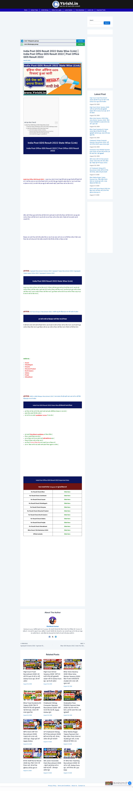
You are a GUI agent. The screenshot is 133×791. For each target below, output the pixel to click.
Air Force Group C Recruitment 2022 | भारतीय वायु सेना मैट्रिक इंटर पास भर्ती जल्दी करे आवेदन (54, 311)
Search (91, 20)
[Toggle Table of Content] (55, 122)
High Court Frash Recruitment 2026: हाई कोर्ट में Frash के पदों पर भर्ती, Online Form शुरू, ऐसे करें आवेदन (31, 676)
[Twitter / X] (52, 637)
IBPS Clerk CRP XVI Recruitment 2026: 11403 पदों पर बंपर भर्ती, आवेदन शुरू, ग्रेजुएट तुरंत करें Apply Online (31, 736)
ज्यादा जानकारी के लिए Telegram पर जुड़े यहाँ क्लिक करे (38, 134)
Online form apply (56, 10)
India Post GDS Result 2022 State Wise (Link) (37, 125)
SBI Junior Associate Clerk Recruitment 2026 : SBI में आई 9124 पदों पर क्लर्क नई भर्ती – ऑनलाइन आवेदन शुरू (52, 765)
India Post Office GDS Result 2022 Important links (39, 132)
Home (25, 10)
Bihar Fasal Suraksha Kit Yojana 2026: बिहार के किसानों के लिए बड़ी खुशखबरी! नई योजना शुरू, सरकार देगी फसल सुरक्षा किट (32, 707)
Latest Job (90, 10)
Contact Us (81, 785)
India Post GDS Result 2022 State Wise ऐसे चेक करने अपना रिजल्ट (42, 131)
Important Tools (101, 10)
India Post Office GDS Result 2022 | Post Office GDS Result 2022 (42, 126)
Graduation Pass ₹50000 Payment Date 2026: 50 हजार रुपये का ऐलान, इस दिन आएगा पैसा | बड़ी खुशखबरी (72, 707)
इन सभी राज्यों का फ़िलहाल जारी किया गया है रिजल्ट (37, 130)
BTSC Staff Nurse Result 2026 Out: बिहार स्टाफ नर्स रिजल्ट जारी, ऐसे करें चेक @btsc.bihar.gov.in (100, 190)
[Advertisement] (52, 28)
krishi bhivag (44, 10)
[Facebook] (49, 637)
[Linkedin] (55, 637)
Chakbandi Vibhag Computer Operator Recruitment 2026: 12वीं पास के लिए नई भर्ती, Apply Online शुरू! (52, 707)
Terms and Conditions (64, 785)
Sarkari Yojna (34, 10)
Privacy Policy (52, 785)
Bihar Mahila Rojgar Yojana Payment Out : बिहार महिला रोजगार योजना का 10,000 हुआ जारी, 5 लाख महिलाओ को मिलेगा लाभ (72, 736)
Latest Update (68, 10)
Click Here (67, 499)
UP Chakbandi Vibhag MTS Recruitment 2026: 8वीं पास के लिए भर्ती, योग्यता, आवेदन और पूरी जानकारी (99, 170)
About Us (74, 785)
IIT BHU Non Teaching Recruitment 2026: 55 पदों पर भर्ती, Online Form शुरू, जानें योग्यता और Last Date (72, 765)
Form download (80, 10)
